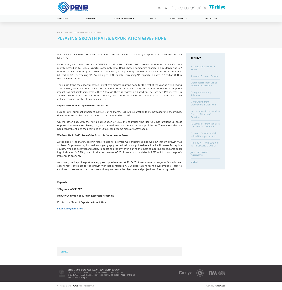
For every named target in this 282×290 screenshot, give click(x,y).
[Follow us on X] (180, 8)
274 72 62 (131, 275)
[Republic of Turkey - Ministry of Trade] (200, 273)
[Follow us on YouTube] (192, 8)
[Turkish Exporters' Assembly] (217, 273)
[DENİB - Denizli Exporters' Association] (81, 7)
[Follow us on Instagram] (186, 8)
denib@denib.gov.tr (78, 275)
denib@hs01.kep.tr (79, 277)
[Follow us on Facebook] (174, 8)
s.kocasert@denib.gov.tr (71, 208)
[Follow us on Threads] (205, 8)
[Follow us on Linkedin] (199, 8)
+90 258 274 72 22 (117, 275)
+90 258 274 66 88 (95, 275)
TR (159, 7)
